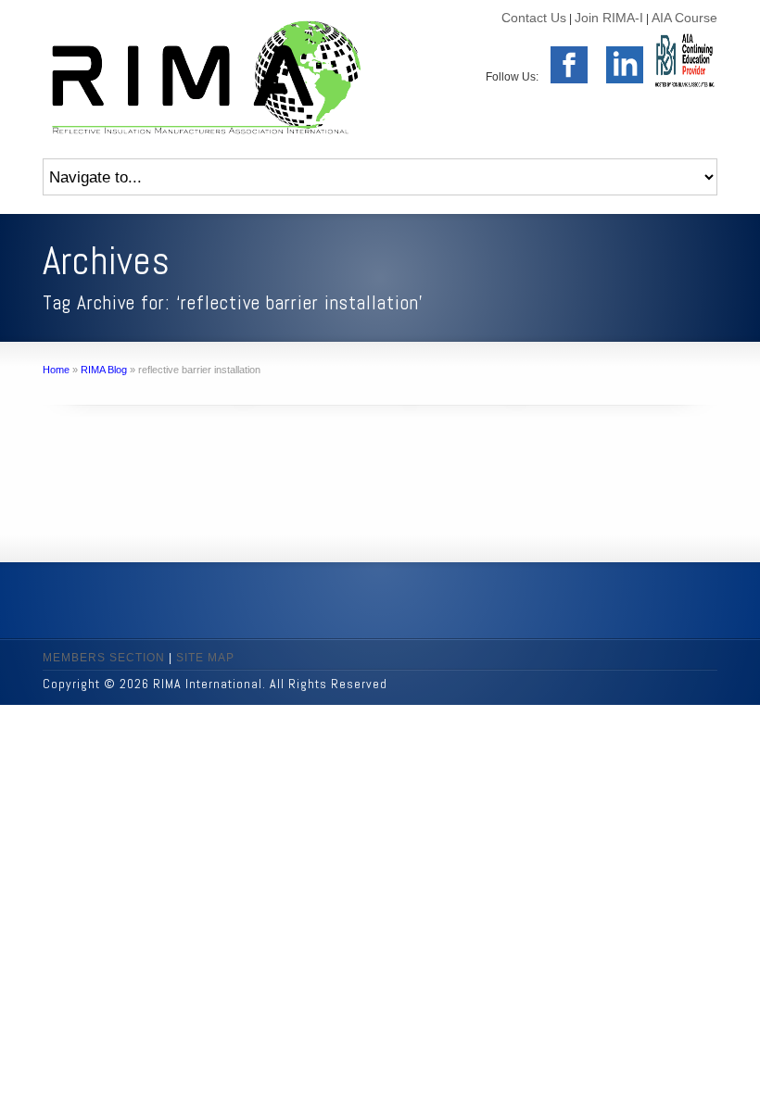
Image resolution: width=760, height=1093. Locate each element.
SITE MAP (205, 657)
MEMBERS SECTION (104, 657)
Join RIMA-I (609, 17)
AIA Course (684, 17)
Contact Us (533, 17)
